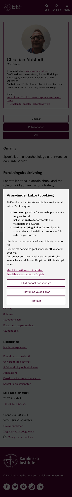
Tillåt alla (36, 301)
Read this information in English (25, 274)
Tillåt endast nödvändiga (36, 283)
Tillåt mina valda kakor (36, 292)
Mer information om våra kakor (25, 270)
